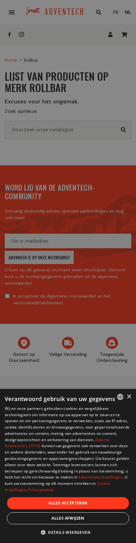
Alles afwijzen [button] (68, 518)
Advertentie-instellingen (100, 477)
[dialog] (68, 466)
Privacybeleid (40, 489)
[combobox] (120, 397)
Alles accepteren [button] (67, 503)
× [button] (129, 396)
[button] (68, 532)
